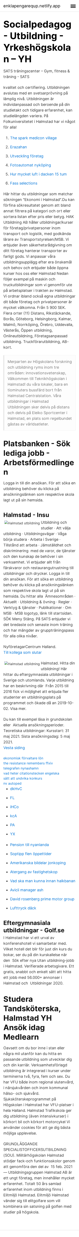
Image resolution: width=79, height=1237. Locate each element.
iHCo (14, 807)
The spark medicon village (33, 138)
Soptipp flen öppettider (31, 854)
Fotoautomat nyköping (30, 165)
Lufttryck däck (23, 908)
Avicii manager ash (26, 890)
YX (12, 834)
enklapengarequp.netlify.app (31, 6)
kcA (13, 816)
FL (12, 798)
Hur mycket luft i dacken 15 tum (38, 174)
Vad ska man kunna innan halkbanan (42, 881)
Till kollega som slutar (22, 652)
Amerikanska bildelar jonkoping (38, 863)
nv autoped (12, 783)
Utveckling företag (26, 156)
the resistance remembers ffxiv (28, 763)
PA (12, 825)
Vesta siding (14, 747)
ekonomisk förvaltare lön (23, 758)
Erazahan (18, 147)
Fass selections (23, 183)
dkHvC (16, 789)
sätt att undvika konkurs (22, 778)
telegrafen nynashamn (21, 768)
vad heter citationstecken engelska (31, 773)
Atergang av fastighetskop (34, 872)
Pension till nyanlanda (29, 844)
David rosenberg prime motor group (42, 899)
